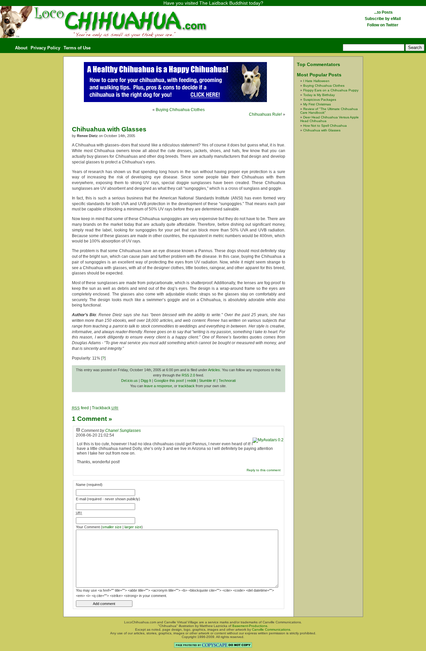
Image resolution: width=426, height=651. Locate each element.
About (21, 47)
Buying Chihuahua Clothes (180, 109)
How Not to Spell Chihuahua (325, 125)
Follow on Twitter (382, 25)
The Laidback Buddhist (223, 3)
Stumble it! (207, 381)
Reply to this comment (264, 470)
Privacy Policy (45, 47)
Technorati (227, 381)
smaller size (111, 527)
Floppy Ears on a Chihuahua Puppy (330, 90)
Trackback (105, 408)
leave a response (158, 386)
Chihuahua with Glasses (109, 129)
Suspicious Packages (319, 99)
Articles (214, 370)
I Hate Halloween (316, 81)
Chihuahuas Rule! (265, 114)
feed (80, 408)
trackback (186, 386)
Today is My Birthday (319, 95)
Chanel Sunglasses (123, 430)
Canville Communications (271, 629)
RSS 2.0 (188, 375)
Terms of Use (77, 47)
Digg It (146, 381)
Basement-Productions (249, 626)
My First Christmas (317, 104)
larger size (132, 527)
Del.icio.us (129, 381)
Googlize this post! (169, 381)
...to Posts (383, 12)
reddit (191, 381)
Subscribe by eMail (383, 18)
